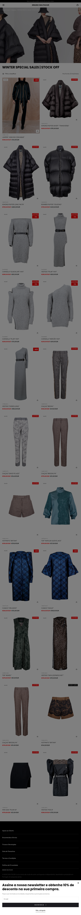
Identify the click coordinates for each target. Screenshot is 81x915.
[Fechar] (40, 457)
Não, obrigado (40, 910)
